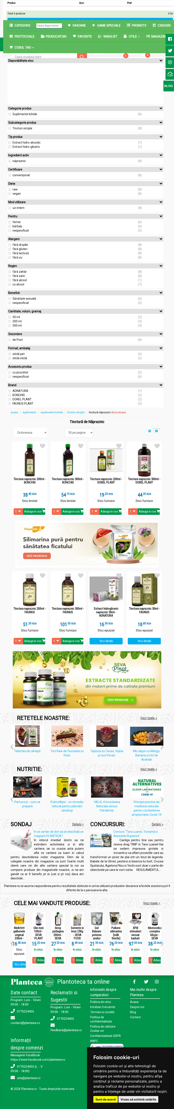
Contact (135, 1017)
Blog (133, 1012)
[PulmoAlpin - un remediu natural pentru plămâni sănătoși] (68, 788)
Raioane (79, 25)
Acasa (134, 1002)
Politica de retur (100, 1002)
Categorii (22, 25)
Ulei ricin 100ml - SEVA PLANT (39, 933)
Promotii (138, 25)
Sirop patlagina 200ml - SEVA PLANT (58, 935)
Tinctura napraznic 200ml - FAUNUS (30, 610)
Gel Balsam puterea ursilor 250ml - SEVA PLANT (96, 938)
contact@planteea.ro (25, 1023)
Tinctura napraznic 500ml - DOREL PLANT (144, 480)
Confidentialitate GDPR (105, 1036)
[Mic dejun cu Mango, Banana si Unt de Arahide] (148, 737)
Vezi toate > (151, 903)
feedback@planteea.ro (66, 1030)
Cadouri (164, 25)
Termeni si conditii (102, 1012)
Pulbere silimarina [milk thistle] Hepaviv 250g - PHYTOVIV (116, 938)
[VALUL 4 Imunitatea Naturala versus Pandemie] (108, 788)
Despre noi (137, 1007)
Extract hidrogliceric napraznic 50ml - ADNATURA (106, 612)
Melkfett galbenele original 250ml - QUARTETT (19, 935)
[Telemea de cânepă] (28, 737)
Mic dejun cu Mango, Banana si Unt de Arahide (146, 755)
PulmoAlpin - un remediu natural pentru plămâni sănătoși (67, 806)
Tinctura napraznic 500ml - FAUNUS (68, 610)
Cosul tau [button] (23, 47)
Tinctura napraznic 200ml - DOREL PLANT (106, 480)
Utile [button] (133, 36)
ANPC (94, 1041)
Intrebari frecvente (102, 1007)
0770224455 (25, 1011)
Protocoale (24, 36)
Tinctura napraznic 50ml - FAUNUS (144, 610)
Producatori (55, 36)
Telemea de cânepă (27, 751)
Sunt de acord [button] (105, 1099)
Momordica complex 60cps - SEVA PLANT (154, 935)
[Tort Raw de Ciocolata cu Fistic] (68, 737)
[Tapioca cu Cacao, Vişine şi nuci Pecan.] (108, 737)
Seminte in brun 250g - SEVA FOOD (77, 933)
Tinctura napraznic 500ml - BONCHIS (68, 480)
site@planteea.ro (28, 1078)
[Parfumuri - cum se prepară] (28, 788)
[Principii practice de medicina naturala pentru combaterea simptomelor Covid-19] (148, 788)
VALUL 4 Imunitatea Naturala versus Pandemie (107, 806)
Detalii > (78, 824)
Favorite (84, 36)
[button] (12, 745)
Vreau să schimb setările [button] (138, 1099)
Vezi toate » (148, 718)
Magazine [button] (159, 36)
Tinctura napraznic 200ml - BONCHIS (30, 480)
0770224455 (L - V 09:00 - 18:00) (27, 1069)
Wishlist (109, 36)
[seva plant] (87, 679)
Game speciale (108, 25)
